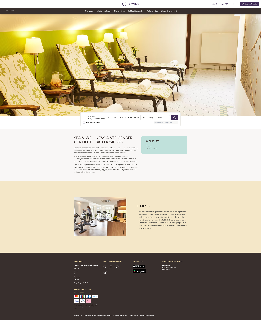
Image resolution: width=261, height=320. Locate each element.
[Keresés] (174, 117)
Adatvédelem (78, 316)
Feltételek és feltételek (147, 316)
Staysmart (77, 268)
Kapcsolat (77, 277)
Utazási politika (133, 316)
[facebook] (105, 267)
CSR (75, 274)
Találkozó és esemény (136, 11)
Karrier (76, 271)
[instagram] (111, 267)
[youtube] (105, 273)
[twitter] (117, 267)
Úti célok (76, 280)
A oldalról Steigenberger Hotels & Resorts (86, 265)
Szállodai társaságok (121, 316)
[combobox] (97, 117)
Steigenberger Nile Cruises (82, 283)
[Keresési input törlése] (109, 118)
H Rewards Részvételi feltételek (103, 316)
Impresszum (87, 316)
